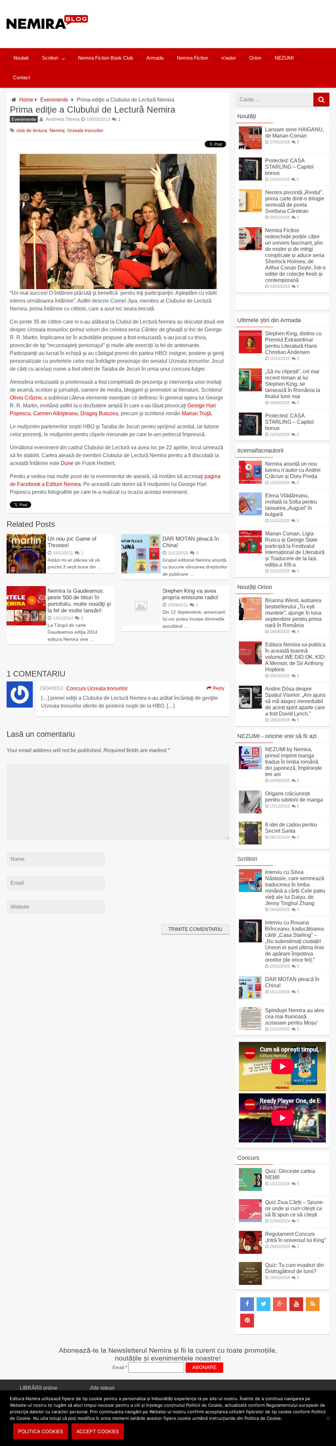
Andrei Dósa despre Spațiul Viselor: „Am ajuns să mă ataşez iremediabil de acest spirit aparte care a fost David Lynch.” (295, 701)
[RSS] (313, 1304)
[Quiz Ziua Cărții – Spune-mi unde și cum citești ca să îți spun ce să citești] (250, 1220)
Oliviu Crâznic (26, 397)
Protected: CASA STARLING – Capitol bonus (289, 167)
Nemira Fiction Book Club (105, 58)
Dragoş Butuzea (99, 413)
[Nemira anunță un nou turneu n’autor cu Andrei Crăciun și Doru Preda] (250, 482)
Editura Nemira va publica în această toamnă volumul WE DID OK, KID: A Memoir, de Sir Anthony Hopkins (295, 657)
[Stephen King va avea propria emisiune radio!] (141, 623)
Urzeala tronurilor (85, 130)
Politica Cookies (40, 1431)
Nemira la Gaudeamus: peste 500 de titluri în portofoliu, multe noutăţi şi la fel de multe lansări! (79, 601)
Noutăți (246, 116)
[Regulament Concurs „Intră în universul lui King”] (250, 1252)
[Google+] (280, 1304)
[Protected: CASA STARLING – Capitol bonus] (250, 178)
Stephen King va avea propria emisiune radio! (190, 594)
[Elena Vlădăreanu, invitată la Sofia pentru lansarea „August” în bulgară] (250, 513)
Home (26, 99)
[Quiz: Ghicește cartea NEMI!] (250, 1189)
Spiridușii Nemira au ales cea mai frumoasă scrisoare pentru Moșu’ (294, 1017)
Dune (67, 463)
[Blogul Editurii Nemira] (47, 35)
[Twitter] (263, 1304)
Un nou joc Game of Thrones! (72, 542)
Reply (217, 688)
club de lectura (31, 130)
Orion (255, 58)
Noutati (21, 58)
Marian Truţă (196, 413)
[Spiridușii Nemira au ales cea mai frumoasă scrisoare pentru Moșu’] (250, 1028)
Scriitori (50, 58)
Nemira (57, 130)
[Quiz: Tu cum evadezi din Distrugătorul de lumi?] (250, 1283)
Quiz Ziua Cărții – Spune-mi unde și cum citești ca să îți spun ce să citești (294, 1208)
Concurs (248, 1158)
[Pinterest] (247, 1320)
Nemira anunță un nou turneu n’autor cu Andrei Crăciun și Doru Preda (293, 470)
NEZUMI (284, 58)
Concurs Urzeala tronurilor (97, 688)
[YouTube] (296, 1304)
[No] (328, 1418)
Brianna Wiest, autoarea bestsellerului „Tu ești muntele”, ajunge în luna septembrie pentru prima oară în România (293, 613)
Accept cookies (97, 1431)
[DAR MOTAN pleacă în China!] (141, 571)
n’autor (228, 58)
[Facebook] (247, 1304)
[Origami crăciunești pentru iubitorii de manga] (250, 811)
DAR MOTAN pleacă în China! (190, 542)
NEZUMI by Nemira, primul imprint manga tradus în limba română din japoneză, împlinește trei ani (293, 762)
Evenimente (54, 99)
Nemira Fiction (192, 58)
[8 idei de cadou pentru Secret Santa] (250, 842)
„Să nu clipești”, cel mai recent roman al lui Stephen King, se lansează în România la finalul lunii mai (292, 384)
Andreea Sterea (62, 119)
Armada (154, 58)
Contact (21, 77)
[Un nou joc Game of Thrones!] (26, 571)
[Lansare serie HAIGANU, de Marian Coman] (250, 147)
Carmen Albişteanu (55, 413)
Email (120, 1367)
